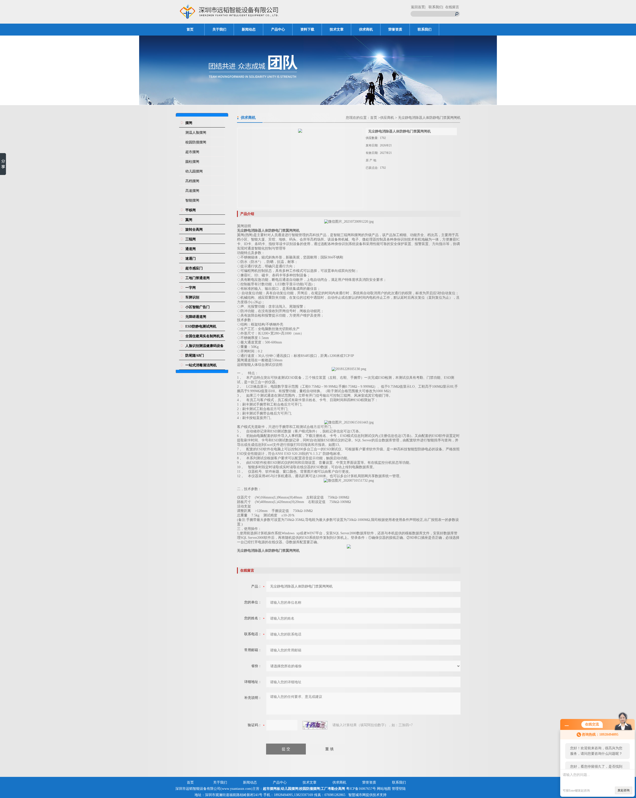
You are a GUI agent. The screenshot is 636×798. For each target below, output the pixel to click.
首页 (190, 29)
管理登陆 (399, 789)
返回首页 (418, 7)
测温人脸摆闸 (195, 132)
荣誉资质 (395, 29)
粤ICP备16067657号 (361, 789)
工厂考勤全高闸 (333, 789)
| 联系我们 (433, 7)
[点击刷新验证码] (315, 725)
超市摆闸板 (271, 789)
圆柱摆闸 (192, 162)
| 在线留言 (450, 7)
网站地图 (384, 789)
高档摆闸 (192, 181)
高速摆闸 (192, 191)
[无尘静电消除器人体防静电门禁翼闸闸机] (300, 168)
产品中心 (278, 29)
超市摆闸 (192, 152)
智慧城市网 (357, 795)
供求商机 (366, 29)
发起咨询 (624, 790)
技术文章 (337, 29)
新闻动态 (249, 29)
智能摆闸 (192, 200)
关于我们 (219, 29)
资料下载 (307, 29)
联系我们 (425, 29)
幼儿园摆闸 (194, 171)
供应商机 (387, 118)
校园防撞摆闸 (195, 142)
